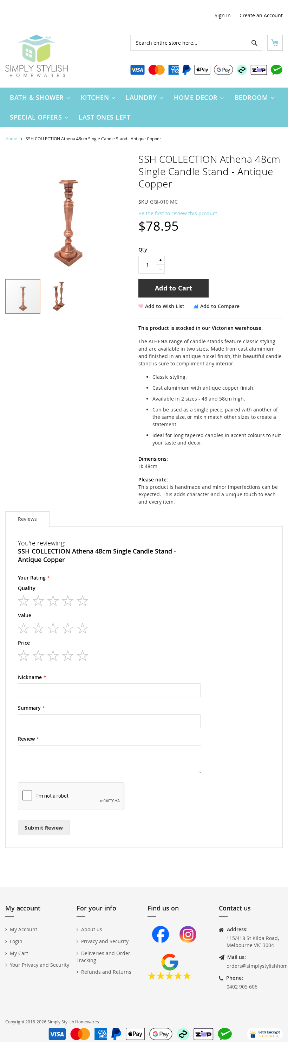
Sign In (223, 15)
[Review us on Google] (169, 977)
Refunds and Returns (106, 972)
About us (91, 929)
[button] (58, 296)
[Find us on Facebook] (161, 950)
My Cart (19, 953)
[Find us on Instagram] (188, 950)
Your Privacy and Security (39, 964)
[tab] (27, 519)
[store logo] (36, 56)
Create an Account (261, 15)
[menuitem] (38, 97)
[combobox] (196, 43)
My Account (23, 929)
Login (16, 941)
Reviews (27, 519)
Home (11, 138)
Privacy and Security (105, 941)
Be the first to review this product (177, 213)
